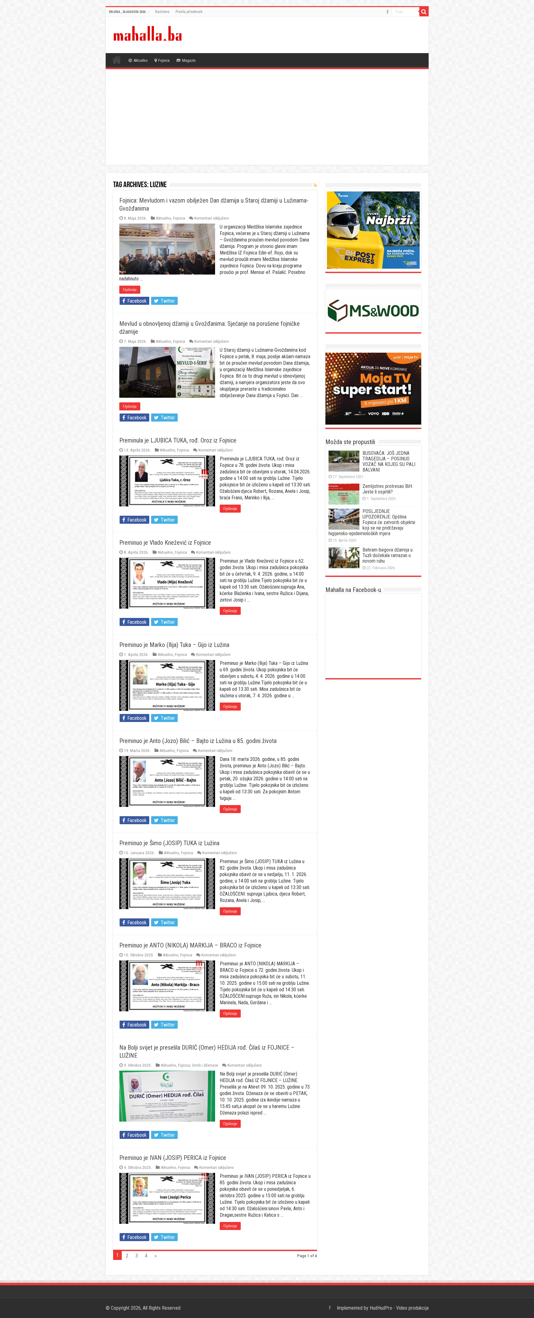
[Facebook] (387, 12)
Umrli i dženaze (205, 1065)
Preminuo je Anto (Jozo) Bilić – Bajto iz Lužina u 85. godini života (198, 741)
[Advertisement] (267, 118)
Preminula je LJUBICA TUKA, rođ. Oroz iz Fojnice (177, 440)
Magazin (189, 60)
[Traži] (424, 11)
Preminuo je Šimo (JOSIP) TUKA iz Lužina (169, 843)
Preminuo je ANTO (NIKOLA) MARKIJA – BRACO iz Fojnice (190, 945)
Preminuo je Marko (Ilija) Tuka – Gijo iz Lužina (174, 645)
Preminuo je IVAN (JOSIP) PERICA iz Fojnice (172, 1157)
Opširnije (130, 290)
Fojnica (164, 60)
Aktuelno (141, 60)
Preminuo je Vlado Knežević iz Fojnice (165, 542)
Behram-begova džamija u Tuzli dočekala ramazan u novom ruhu (387, 555)
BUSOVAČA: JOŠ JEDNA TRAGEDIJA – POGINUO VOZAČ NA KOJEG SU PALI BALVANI (388, 461)
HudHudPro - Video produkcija (399, 1308)
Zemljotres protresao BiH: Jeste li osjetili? (387, 489)
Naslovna (162, 12)
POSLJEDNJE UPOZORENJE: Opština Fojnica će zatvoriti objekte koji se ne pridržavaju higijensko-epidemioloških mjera (371, 522)
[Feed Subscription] (315, 185)
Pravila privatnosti (189, 12)
